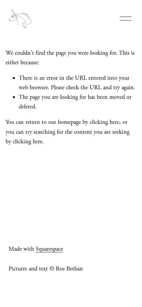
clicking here (104, 122)
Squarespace (49, 249)
